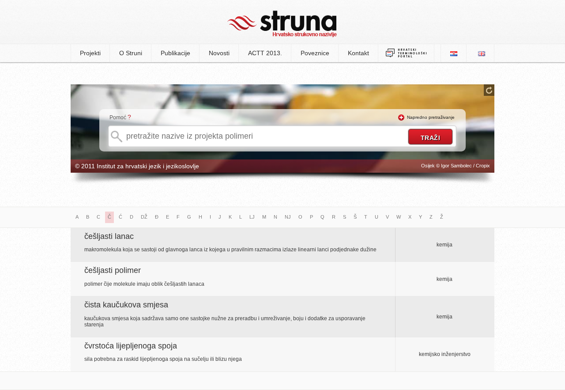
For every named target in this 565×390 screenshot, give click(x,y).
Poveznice (315, 53)
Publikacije (175, 53)
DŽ (144, 217)
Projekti (90, 53)
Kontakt (358, 53)
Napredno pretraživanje (431, 117)
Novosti (219, 53)
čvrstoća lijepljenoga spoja (130, 345)
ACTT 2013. (265, 53)
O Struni (130, 53)
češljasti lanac (109, 236)
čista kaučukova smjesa (126, 304)
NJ (288, 217)
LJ (252, 217)
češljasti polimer (112, 270)
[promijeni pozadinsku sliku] (489, 90)
